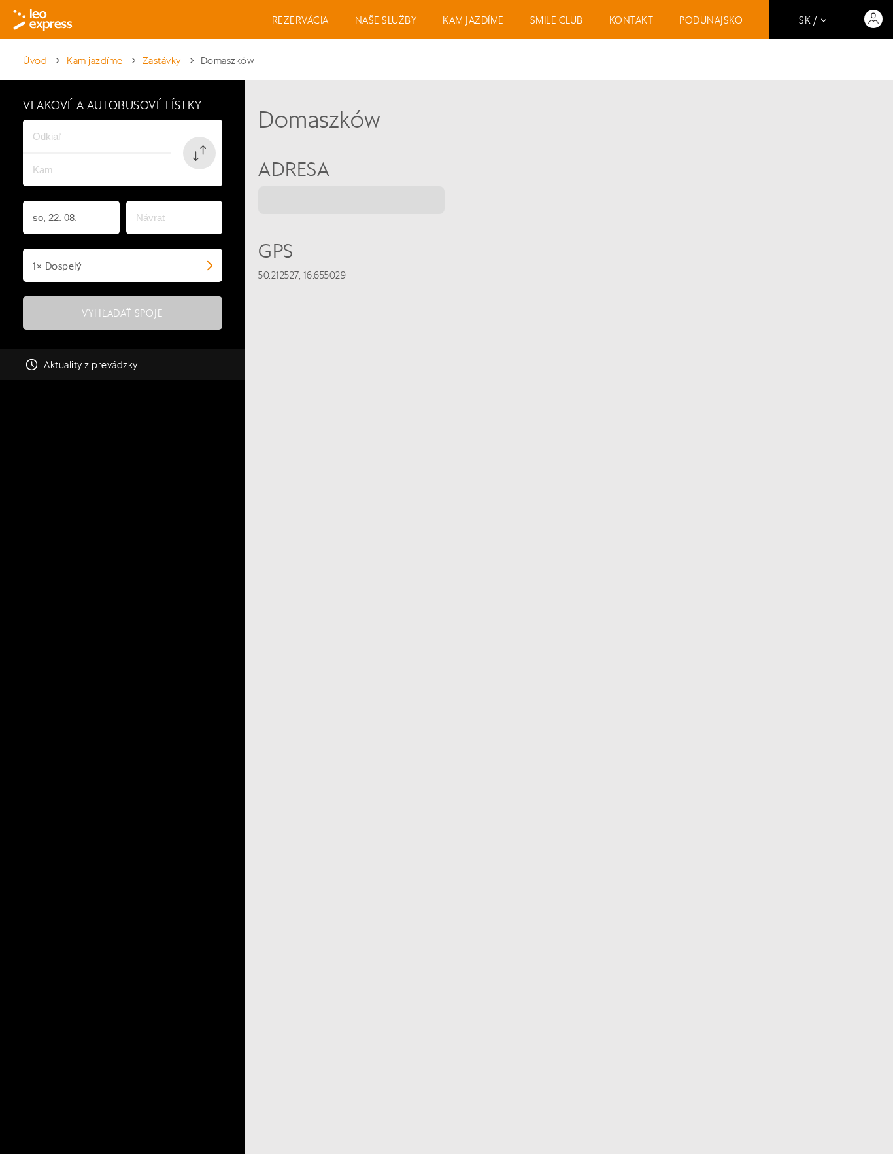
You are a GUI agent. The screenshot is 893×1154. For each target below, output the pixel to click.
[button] (199, 153)
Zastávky (162, 60)
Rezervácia (300, 20)
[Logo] (43, 20)
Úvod (35, 60)
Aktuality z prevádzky (91, 365)
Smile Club (556, 20)
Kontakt (631, 20)
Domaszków (228, 60)
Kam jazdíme (473, 20)
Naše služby (386, 20)
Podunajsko (711, 20)
